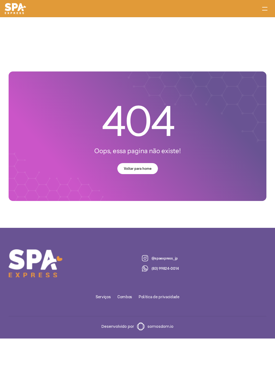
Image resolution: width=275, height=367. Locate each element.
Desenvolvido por (118, 326)
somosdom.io (160, 326)
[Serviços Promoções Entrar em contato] (137, 8)
